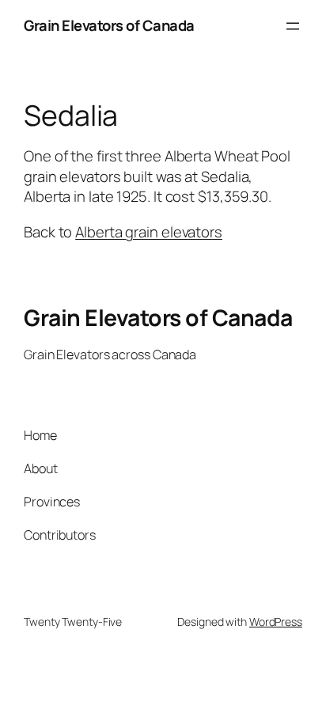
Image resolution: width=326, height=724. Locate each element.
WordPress (275, 621)
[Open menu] (292, 26)
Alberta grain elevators (148, 232)
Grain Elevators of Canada (109, 25)
